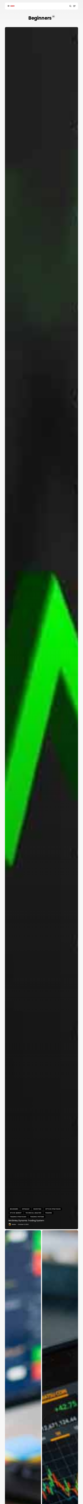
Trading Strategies (18, 1217)
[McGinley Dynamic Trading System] (41, 628)
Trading (48, 1213)
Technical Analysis (33, 1213)
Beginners (14, 1209)
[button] (74, 6)
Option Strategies (53, 1209)
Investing (37, 1209)
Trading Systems (37, 1217)
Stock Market (16, 1213)
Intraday (25, 1209)
